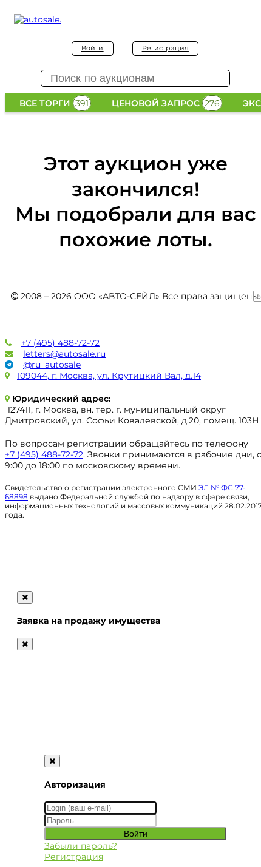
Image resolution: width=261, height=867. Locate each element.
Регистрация (165, 48)
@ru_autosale (52, 364)
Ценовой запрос (166, 103)
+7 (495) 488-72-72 (60, 342)
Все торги (54, 103)
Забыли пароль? (80, 845)
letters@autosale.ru (64, 353)
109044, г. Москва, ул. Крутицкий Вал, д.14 (109, 375)
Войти (92, 48)
